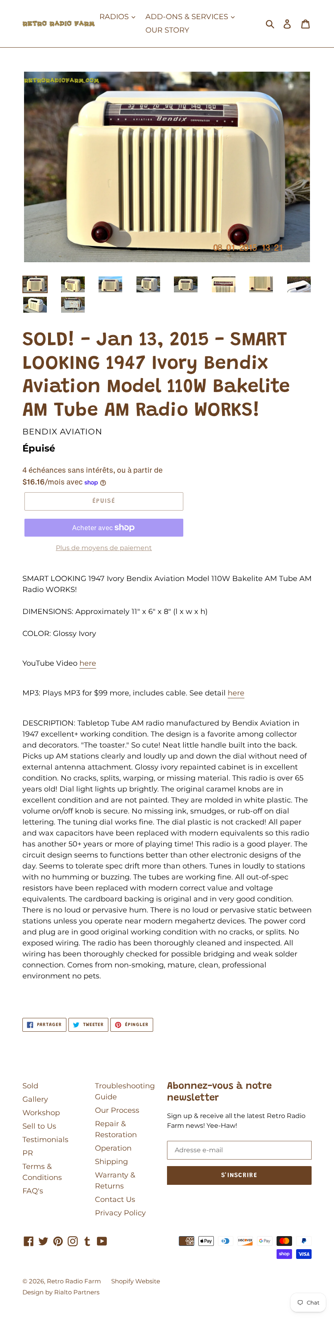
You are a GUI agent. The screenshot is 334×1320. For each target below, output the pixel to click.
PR (27, 1153)
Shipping (111, 1161)
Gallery (35, 1099)
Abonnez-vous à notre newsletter (219, 1092)
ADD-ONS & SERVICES (187, 16)
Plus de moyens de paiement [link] (104, 548)
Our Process (117, 1110)
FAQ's (32, 1190)
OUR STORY (167, 30)
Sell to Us (39, 1126)
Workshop (41, 1112)
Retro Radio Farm (74, 1281)
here (87, 663)
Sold (30, 1085)
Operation (113, 1148)
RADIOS (115, 16)
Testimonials (45, 1139)
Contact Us (115, 1199)
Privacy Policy (120, 1212)
